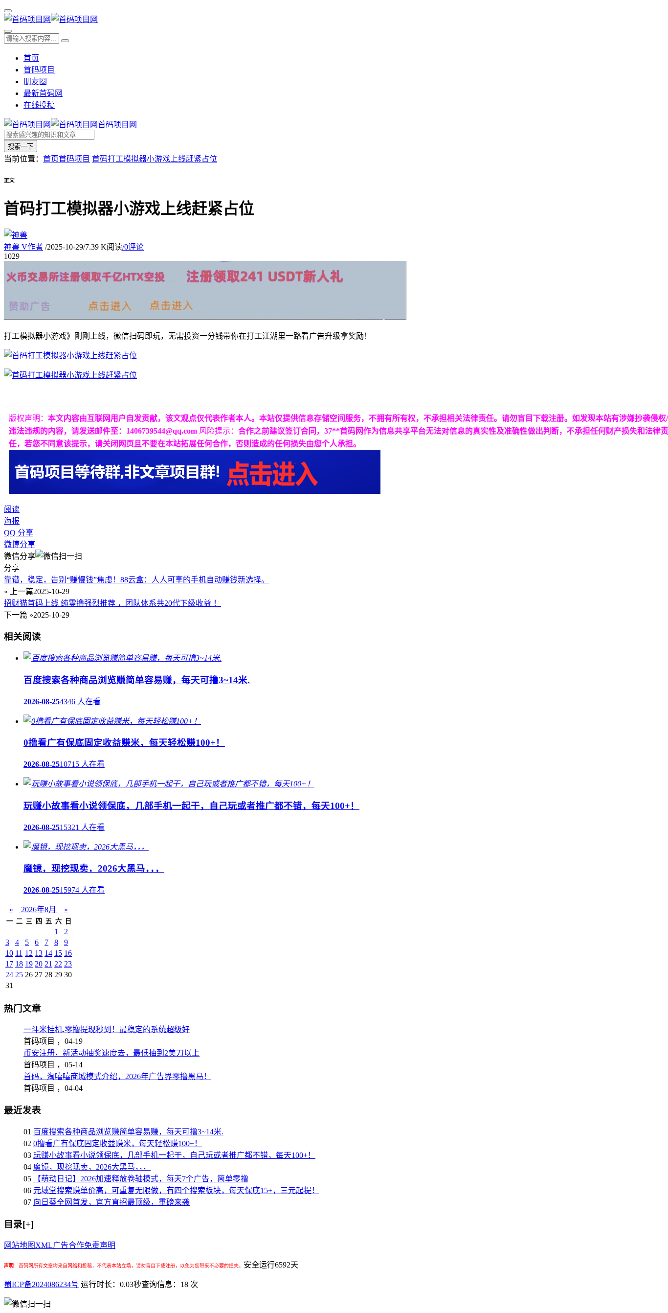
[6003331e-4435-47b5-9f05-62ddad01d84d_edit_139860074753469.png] (70, 375)
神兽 (23, 247)
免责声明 (99, 1245)
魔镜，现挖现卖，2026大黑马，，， (92, 1167)
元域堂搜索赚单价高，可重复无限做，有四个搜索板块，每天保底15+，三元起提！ (176, 1190)
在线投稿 (39, 105)
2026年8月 (38, 909)
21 (48, 964)
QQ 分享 (18, 533)
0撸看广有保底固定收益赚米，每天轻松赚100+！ (117, 1143)
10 (9, 953)
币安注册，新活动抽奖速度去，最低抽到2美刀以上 (111, 1053)
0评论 (133, 247)
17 (9, 964)
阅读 (12, 509)
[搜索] (8, 31)
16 (68, 953)
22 (58, 964)
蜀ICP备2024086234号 (41, 1284)
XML (44, 1245)
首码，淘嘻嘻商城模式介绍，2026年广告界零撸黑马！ (117, 1076)
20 (39, 964)
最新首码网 (43, 93)
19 (29, 964)
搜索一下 (20, 146)
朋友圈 (35, 81)
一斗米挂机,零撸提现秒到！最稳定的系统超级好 (106, 1029)
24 (9, 974)
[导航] (8, 10)
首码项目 (39, 70)
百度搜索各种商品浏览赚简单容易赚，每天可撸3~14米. (128, 1132)
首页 (31, 58)
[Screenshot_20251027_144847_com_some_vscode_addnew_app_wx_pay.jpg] (70, 355)
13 (39, 953)
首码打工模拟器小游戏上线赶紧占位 (154, 159)
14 (48, 953)
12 (29, 953)
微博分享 (19, 544)
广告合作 (68, 1245)
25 (19, 974)
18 (19, 964)
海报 (12, 521)
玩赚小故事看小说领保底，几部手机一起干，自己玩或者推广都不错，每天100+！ (174, 1155)
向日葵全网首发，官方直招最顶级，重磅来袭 (111, 1202)
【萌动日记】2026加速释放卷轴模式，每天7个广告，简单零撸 (140, 1179)
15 (58, 953)
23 (68, 964)
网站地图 (19, 1245)
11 (18, 953)
